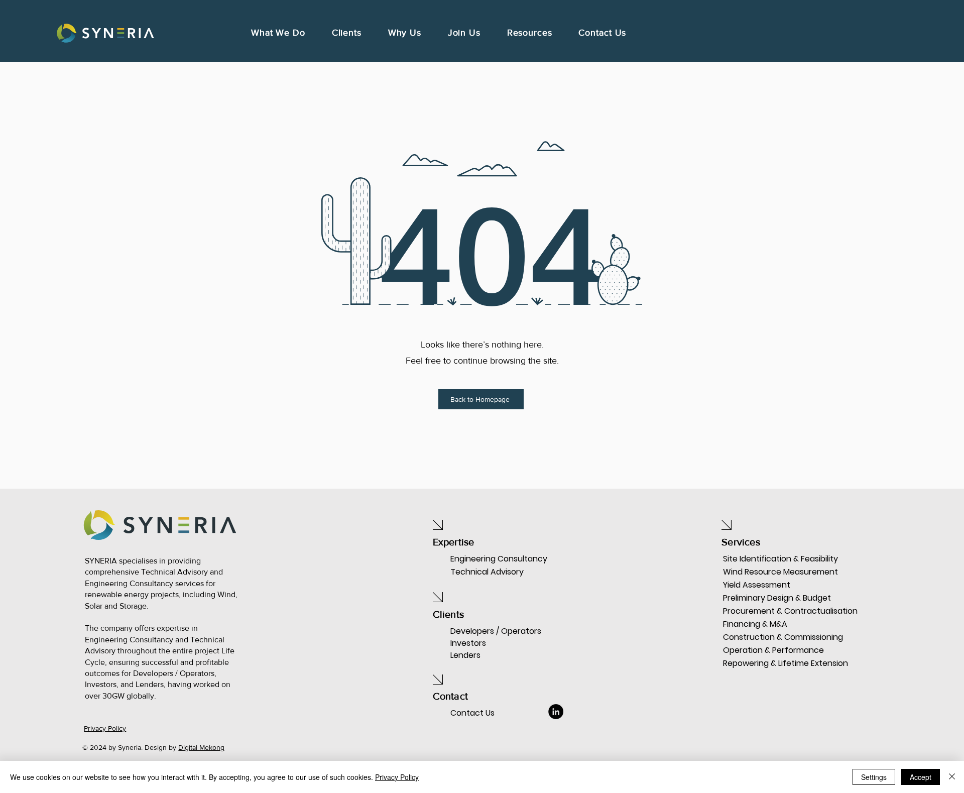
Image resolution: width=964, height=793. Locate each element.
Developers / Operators (495, 631)
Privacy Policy (397, 777)
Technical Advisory (487, 572)
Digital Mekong (201, 747)
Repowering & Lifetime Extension (758, 663)
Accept (920, 777)
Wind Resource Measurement (758, 572)
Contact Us (472, 713)
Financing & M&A (755, 624)
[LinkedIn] (555, 711)
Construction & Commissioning (758, 637)
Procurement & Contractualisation (758, 611)
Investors (468, 643)
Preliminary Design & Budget (758, 598)
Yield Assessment (756, 585)
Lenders (465, 655)
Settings (874, 777)
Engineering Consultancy (498, 558)
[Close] (952, 777)
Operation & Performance (758, 650)
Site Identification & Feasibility (758, 558)
